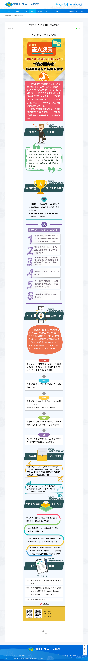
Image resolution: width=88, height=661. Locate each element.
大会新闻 (24, 11)
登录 (78, 11)
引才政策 (32, 11)
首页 (9, 11)
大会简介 (55, 11)
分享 (79, 28)
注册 (82, 11)
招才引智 (17, 11)
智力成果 (40, 11)
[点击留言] (85, 645)
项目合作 (48, 11)
